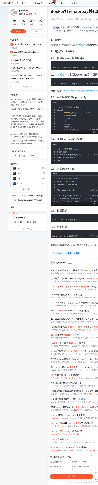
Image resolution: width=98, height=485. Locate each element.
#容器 (68, 253)
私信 (37, 31)
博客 (17, 3)
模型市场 (52, 3)
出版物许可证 (80, 482)
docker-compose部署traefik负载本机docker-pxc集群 (31, 200)
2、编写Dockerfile (17, 217)
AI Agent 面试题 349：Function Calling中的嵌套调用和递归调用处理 (27, 141)
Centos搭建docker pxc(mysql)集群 (31, 195)
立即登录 (71, 476)
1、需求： (14, 213)
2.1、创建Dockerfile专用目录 (25, 222)
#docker (59, 253)
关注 (70, 263)
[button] (11, 156)
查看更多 (26, 86)
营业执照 (89, 482)
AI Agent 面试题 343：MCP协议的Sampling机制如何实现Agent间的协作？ (26, 135)
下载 (23, 3)
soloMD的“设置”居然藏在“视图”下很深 (25, 110)
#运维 (76, 253)
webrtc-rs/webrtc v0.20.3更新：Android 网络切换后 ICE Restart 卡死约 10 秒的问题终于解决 (27, 102)
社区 (29, 3)
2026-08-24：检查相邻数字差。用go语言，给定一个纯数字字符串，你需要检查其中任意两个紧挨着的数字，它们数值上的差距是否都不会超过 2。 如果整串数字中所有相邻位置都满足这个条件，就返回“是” (27, 123)
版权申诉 (72, 482)
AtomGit (39, 3)
